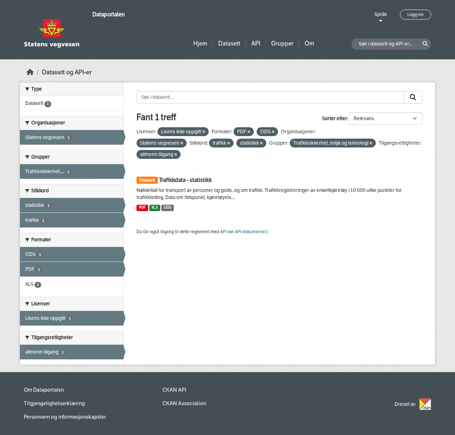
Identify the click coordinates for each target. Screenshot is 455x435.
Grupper (282, 43)
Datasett (229, 43)
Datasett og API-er (67, 72)
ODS (167, 207)
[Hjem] (30, 72)
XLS (154, 207)
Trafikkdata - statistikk (185, 180)
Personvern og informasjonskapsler (65, 417)
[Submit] (413, 97)
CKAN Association (184, 403)
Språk (380, 14)
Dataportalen (108, 14)
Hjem (200, 43)
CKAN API (174, 390)
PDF (142, 207)
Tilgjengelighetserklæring (54, 403)
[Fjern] (203, 132)
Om (309, 43)
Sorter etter (334, 119)
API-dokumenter (250, 231)
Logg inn (415, 14)
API (255, 43)
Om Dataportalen (44, 390)
